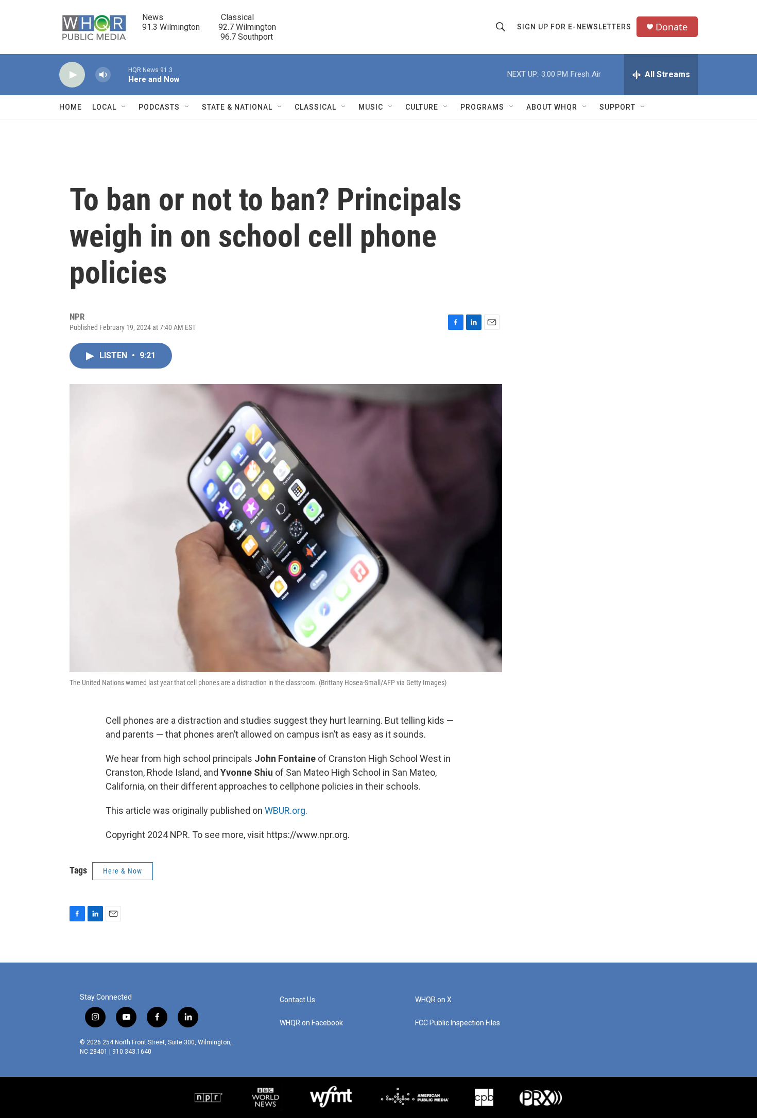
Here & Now (122, 871)
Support (617, 107)
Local (104, 107)
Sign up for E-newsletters (574, 27)
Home (70, 107)
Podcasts (159, 107)
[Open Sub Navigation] (124, 107)
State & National (237, 107)
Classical (315, 107)
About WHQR (551, 107)
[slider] (119, 74)
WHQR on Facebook (311, 1023)
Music (370, 107)
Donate (671, 27)
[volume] (103, 74)
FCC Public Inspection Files (457, 1023)
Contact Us (297, 1000)
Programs (482, 107)
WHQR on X (433, 1000)
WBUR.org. (286, 810)
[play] (72, 75)
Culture (421, 107)
